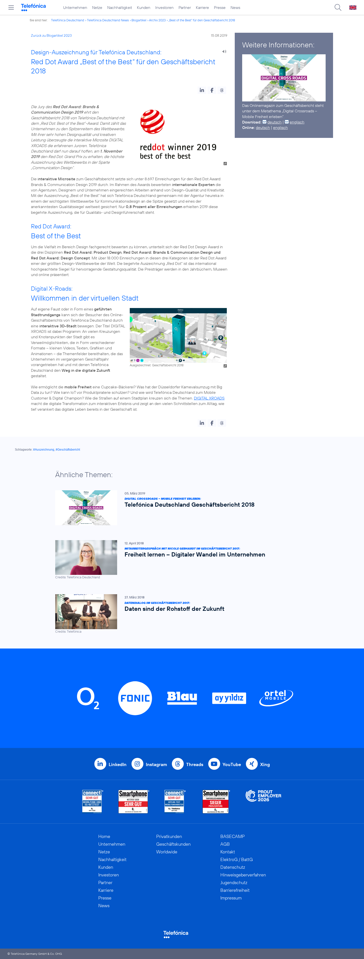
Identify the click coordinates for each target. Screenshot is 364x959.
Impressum (231, 898)
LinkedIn (118, 764)
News (235, 7)
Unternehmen (75, 7)
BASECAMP (232, 836)
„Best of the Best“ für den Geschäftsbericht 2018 (201, 20)
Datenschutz (232, 867)
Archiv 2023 (157, 20)
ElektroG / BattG (236, 859)
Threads (194, 764)
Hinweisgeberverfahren (243, 875)
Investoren (164, 7)
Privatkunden (169, 836)
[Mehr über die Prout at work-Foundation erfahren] (263, 801)
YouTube (232, 764)
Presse (220, 7)
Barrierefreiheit (235, 890)
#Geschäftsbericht (68, 449)
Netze (97, 7)
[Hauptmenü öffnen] (11, 7)
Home (104, 836)
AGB (225, 844)
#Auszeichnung (43, 449)
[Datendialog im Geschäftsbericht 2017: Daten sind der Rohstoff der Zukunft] (179, 614)
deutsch (274, 122)
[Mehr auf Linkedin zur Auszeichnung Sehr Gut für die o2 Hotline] (175, 801)
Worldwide (166, 852)
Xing (265, 764)
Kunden (143, 7)
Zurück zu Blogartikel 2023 (51, 35)
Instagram (156, 764)
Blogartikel (138, 20)
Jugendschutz (233, 882)
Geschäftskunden (173, 844)
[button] (202, 90)
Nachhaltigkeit (119, 7)
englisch (297, 122)
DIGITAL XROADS (209, 398)
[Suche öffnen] (338, 7)
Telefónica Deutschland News (108, 20)
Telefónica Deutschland (67, 20)
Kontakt (227, 852)
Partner (185, 7)
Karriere (202, 7)
